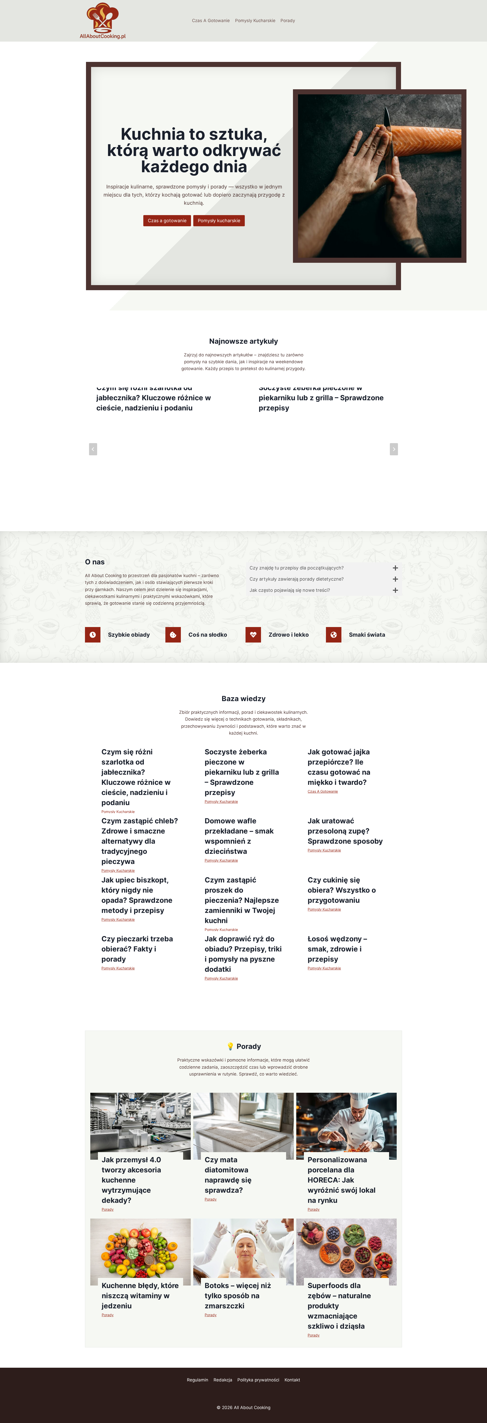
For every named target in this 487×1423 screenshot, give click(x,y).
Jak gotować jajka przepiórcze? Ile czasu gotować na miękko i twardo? (339, 767)
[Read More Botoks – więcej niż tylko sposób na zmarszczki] (243, 1252)
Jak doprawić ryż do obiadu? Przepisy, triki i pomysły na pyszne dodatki (243, 954)
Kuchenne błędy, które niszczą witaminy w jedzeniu (140, 1295)
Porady (288, 20)
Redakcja (223, 1379)
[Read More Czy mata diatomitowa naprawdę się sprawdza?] (243, 1126)
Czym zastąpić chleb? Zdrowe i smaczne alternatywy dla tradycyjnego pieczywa (139, 841)
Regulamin (197, 1379)
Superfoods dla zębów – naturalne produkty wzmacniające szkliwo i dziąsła (339, 1305)
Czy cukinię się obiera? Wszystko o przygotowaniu (342, 890)
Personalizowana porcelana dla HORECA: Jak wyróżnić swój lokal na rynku (342, 1180)
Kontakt (292, 1379)
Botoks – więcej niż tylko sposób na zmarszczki (238, 1295)
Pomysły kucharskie (219, 220)
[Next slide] (394, 449)
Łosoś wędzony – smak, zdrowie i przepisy (337, 948)
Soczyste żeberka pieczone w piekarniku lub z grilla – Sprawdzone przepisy (321, 397)
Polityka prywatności (258, 1379)
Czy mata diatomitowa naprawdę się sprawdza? (228, 1174)
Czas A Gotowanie (211, 20)
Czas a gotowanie (167, 220)
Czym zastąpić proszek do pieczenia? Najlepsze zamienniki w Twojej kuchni (242, 900)
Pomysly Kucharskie (255, 20)
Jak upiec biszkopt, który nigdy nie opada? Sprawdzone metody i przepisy (136, 895)
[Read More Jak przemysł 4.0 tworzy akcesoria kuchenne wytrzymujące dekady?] (140, 1126)
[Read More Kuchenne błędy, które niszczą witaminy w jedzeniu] (140, 1252)
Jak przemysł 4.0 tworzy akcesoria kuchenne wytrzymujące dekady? (131, 1180)
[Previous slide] (93, 449)
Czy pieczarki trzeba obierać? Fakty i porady (137, 948)
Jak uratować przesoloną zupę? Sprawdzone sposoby (345, 831)
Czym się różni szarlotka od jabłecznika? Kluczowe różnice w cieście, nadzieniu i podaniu (153, 397)
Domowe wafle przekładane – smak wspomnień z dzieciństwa (239, 836)
